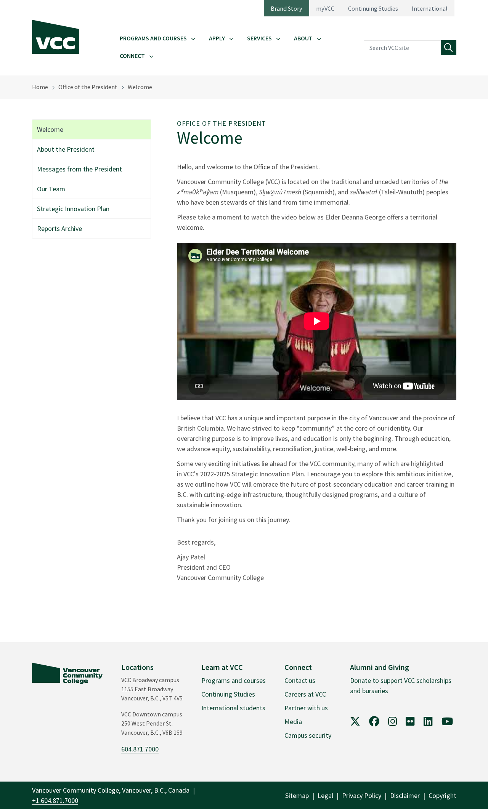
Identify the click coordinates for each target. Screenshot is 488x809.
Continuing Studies (373, 8)
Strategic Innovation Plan (73, 208)
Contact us (299, 680)
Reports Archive (59, 228)
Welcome (140, 87)
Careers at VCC (305, 694)
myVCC (325, 8)
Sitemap (297, 795)
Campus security (307, 735)
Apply (217, 38)
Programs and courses (233, 680)
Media (293, 721)
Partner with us (306, 707)
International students (233, 707)
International (430, 8)
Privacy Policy (361, 795)
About (303, 38)
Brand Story (286, 8)
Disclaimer (405, 795)
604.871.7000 (140, 749)
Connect (132, 55)
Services (259, 38)
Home (40, 87)
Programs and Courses (153, 38)
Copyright (442, 795)
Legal (325, 795)
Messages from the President (79, 169)
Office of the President (87, 87)
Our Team (51, 188)
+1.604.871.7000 (55, 800)
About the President (66, 149)
